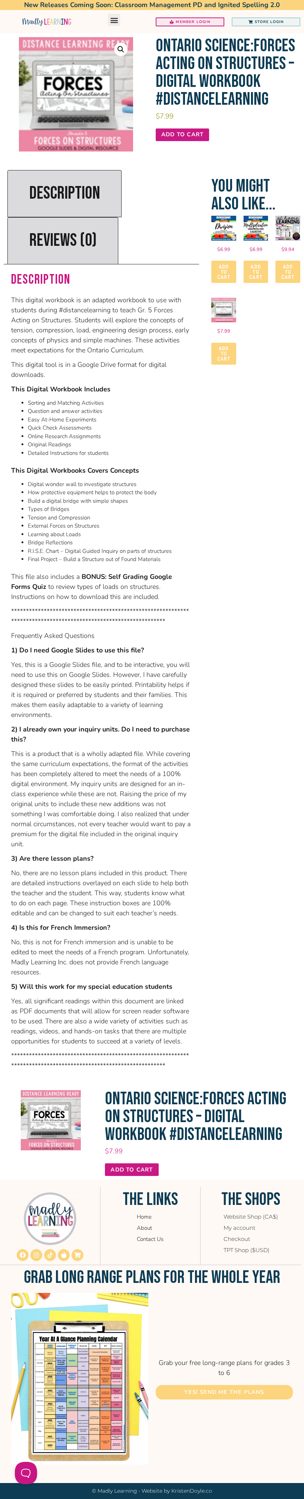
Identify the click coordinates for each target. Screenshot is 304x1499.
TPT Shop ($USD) (247, 1250)
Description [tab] (64, 193)
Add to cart (182, 134)
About (144, 1228)
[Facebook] (23, 1255)
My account (239, 1227)
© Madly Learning (114, 1490)
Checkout (237, 1238)
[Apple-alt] (64, 1255)
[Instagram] (36, 1255)
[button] (114, 20)
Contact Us (150, 1239)
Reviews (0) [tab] (63, 240)
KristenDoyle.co (191, 1490)
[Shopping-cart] (77, 1255)
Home (144, 1217)
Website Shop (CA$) (251, 1216)
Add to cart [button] (224, 272)
